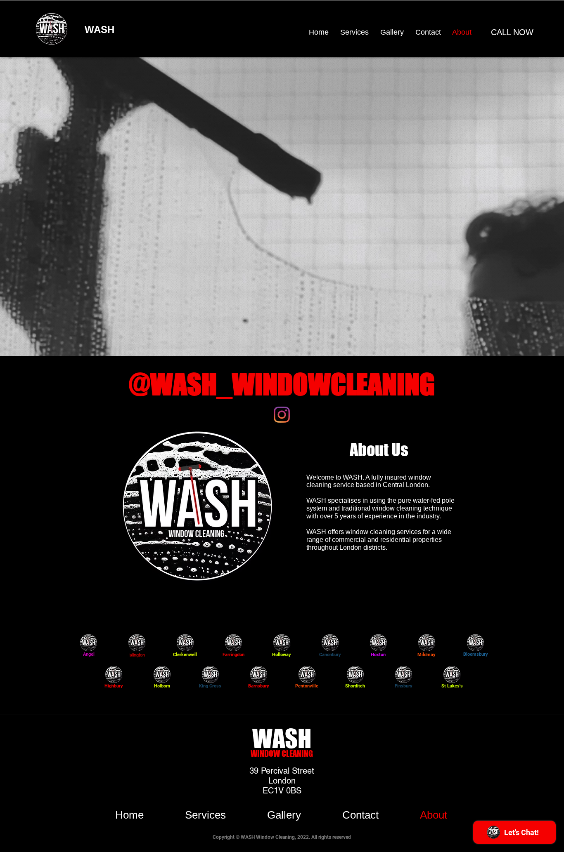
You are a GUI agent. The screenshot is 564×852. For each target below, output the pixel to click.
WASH (99, 29)
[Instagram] (282, 415)
